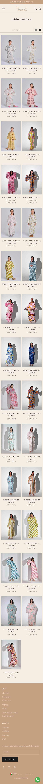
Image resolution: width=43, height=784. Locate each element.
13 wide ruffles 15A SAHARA (31, 415)
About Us (5, 693)
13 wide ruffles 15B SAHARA (11, 415)
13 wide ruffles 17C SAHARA (11, 328)
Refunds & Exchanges (9, 712)
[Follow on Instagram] (9, 767)
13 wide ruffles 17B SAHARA (31, 328)
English (28, 774)
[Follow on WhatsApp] (15, 767)
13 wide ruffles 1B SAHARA (32, 631)
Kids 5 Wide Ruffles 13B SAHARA (11, 242)
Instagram (5, 727)
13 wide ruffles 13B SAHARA (31, 458)
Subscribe (10, 759)
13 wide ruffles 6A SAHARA (11, 544)
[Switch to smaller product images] (40, 30)
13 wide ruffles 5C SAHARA (32, 544)
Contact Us (5, 697)
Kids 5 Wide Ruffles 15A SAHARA (32, 199)
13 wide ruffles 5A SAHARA (32, 587)
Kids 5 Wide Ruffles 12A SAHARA (11, 112)
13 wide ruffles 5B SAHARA (11, 587)
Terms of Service (8, 716)
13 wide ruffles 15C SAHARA (32, 372)
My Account (6, 701)
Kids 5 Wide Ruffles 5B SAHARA (32, 285)
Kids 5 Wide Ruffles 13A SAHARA (32, 242)
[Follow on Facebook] (3, 767)
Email (4, 739)
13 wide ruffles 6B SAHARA (32, 501)
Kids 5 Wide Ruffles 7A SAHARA (11, 156)
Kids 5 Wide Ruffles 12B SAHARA (32, 69)
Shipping (5, 704)
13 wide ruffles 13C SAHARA (11, 458)
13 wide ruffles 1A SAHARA (11, 674)
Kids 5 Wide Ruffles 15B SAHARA (11, 199)
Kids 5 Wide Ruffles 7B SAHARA (32, 112)
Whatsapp (5, 735)
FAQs (4, 708)
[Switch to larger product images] (36, 30)
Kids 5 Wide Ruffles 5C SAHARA (11, 285)
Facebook (5, 731)
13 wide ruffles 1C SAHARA (11, 631)
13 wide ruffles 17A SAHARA (11, 372)
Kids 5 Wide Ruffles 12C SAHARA (11, 69)
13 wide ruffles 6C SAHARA (11, 501)
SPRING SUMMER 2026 (17, 2)
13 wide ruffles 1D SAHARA (32, 156)
